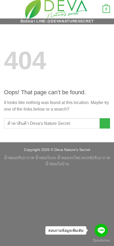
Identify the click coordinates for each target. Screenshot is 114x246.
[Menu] (7, 9)
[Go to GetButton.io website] (101, 240)
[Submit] (105, 123)
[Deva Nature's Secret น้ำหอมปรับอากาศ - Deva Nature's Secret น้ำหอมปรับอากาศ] (57, 9)
